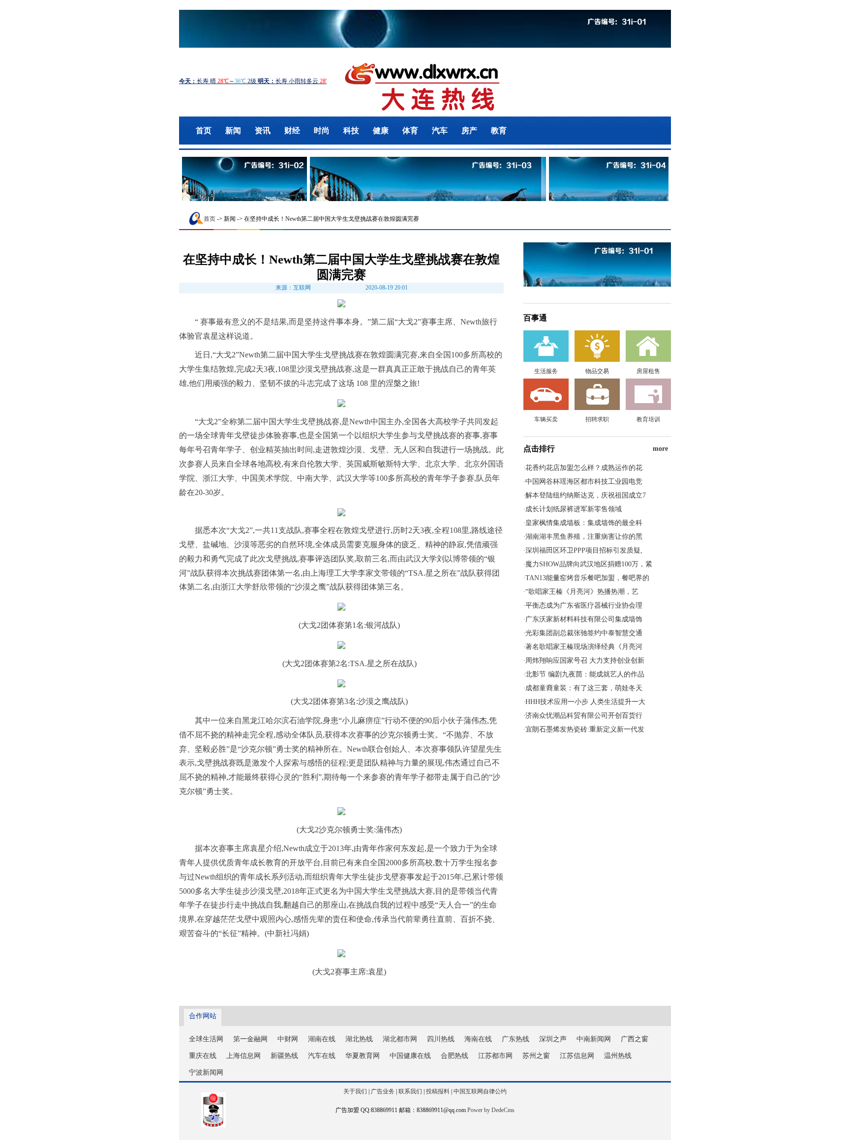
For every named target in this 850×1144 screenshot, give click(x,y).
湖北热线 (359, 1039)
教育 (499, 130)
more (660, 448)
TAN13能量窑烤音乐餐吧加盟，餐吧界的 (587, 578)
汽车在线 (321, 1055)
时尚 (322, 130)
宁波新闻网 (206, 1072)
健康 (381, 130)
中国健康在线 (410, 1055)
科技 (351, 130)
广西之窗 (634, 1039)
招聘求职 (597, 419)
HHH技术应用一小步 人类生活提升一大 (585, 701)
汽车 (440, 130)
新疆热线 (284, 1055)
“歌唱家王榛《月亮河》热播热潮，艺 (581, 591)
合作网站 (202, 1016)
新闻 (233, 130)
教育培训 (648, 419)
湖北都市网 (400, 1039)
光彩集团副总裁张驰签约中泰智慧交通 (583, 633)
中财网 (287, 1039)
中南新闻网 (594, 1039)
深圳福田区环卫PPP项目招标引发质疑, (583, 550)
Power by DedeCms (491, 1110)
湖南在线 (321, 1039)
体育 (410, 130)
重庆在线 (202, 1055)
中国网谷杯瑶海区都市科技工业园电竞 (583, 481)
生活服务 (546, 371)
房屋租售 (648, 371)
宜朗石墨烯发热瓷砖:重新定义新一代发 (584, 729)
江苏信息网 (577, 1055)
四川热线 (441, 1039)
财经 (292, 130)
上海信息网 (243, 1055)
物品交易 (597, 371)
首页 (204, 130)
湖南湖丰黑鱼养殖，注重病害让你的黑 (583, 536)
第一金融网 (250, 1039)
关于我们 (355, 1091)
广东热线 (515, 1039)
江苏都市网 (495, 1055)
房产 (469, 130)
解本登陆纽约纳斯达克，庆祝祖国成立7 (585, 495)
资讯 (263, 130)
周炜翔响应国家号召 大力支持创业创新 (584, 660)
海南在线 (478, 1039)
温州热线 (618, 1055)
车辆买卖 (546, 419)
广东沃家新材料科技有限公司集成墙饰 (583, 619)
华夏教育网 (362, 1055)
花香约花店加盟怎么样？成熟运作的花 (583, 467)
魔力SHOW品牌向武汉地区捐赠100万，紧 (588, 564)
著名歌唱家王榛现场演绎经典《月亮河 (583, 646)
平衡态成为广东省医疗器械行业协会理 (583, 605)
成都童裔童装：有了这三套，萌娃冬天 (583, 688)
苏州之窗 (536, 1055)
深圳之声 (553, 1039)
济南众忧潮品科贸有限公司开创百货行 (583, 715)
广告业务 (383, 1091)
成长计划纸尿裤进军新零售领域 (573, 509)
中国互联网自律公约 (480, 1091)
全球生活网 (206, 1039)
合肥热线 (454, 1055)
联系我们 (410, 1091)
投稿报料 (438, 1091)
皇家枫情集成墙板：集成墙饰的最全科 (583, 523)
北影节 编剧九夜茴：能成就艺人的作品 (584, 674)
